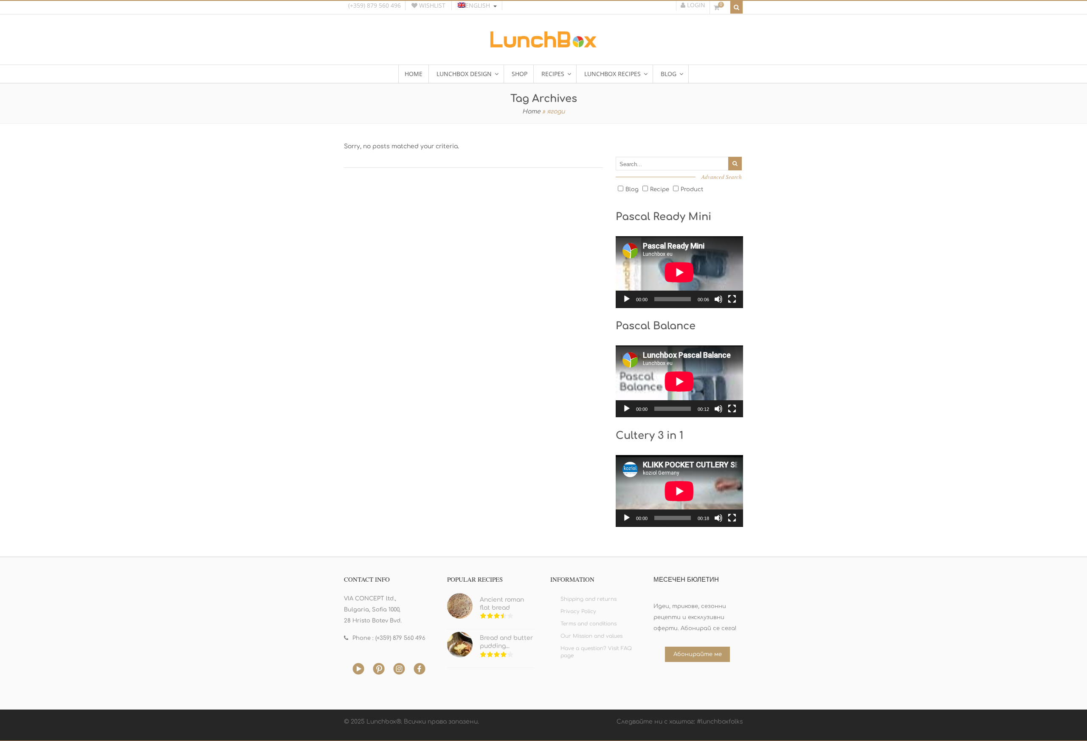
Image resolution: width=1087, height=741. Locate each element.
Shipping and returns (588, 599)
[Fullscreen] (732, 299)
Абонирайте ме (697, 654)
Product (692, 189)
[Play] (626, 299)
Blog (632, 189)
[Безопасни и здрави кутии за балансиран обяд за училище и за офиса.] (543, 44)
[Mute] (718, 299)
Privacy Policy (578, 611)
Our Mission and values (591, 636)
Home (531, 111)
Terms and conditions (588, 624)
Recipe (659, 189)
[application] (679, 272)
